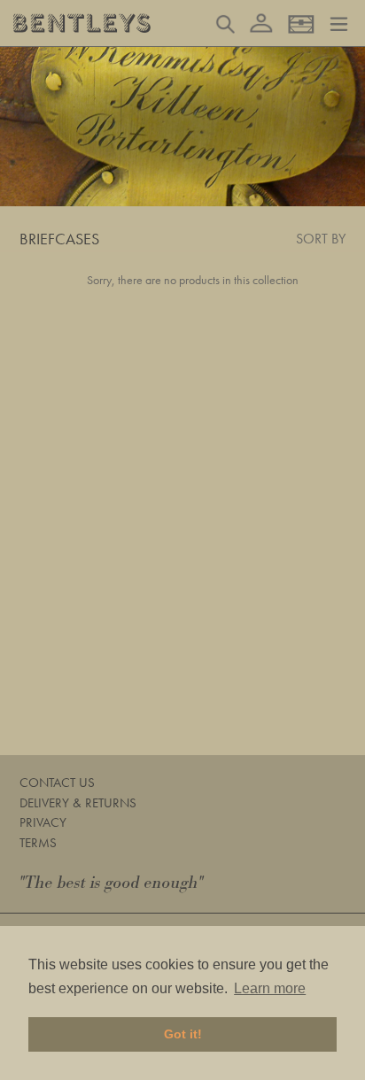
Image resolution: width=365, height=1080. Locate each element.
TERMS (38, 843)
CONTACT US (57, 782)
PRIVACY (42, 822)
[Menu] (339, 22)
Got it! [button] (183, 1034)
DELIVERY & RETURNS (77, 803)
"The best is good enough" (111, 883)
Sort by (321, 238)
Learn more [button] (270, 988)
